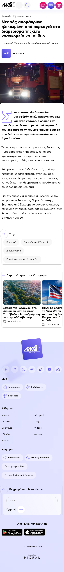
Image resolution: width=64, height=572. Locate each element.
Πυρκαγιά (11, 242)
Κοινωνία (6, 16)
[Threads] (32, 369)
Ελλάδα (6, 434)
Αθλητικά (39, 415)
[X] (23, 369)
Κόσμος (6, 440)
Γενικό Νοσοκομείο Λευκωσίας (22, 259)
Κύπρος (6, 415)
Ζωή (36, 422)
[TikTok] (40, 369)
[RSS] (58, 369)
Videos (38, 428)
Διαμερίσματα (13, 251)
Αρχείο (38, 434)
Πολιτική (6, 422)
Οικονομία (7, 428)
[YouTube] (49, 369)
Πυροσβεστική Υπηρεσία (36, 242)
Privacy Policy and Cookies (19, 475)
